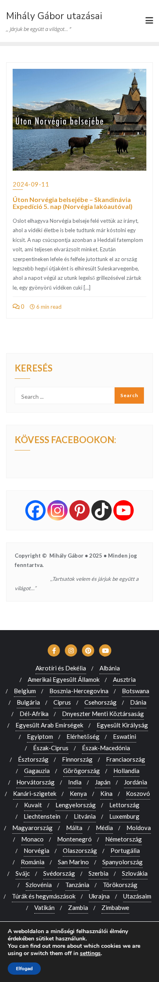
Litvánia (85, 816)
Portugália (125, 850)
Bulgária (28, 702)
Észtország (33, 759)
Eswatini (124, 736)
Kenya (78, 793)
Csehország (100, 702)
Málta (74, 827)
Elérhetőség (82, 736)
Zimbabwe (115, 907)
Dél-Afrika (34, 713)
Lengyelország (75, 804)
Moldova (138, 827)
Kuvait (33, 804)
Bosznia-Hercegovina (78, 690)
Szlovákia (135, 873)
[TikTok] (101, 510)
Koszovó (138, 793)
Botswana (135, 690)
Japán (102, 782)
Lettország (124, 804)
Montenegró (74, 839)
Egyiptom (40, 736)
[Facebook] (35, 510)
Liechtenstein (42, 816)
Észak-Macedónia (106, 747)
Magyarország (32, 827)
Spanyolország (122, 862)
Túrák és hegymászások (43, 896)
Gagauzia (37, 770)
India (75, 782)
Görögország (81, 770)
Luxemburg (124, 816)
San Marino (73, 862)
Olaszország (80, 850)
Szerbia (98, 873)
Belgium (25, 690)
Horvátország (35, 782)
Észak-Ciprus (50, 747)
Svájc (22, 873)
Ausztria (124, 679)
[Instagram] (57, 510)
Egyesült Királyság (122, 725)
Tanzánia (77, 884)
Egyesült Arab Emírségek (49, 725)
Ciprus (62, 702)
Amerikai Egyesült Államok (63, 679)
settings (90, 953)
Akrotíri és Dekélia (60, 668)
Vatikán (44, 907)
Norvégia (36, 850)
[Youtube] (123, 510)
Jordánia (135, 782)
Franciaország (125, 759)
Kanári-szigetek (34, 793)
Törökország (120, 884)
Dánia (138, 702)
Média (104, 827)
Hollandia (126, 770)
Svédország (59, 873)
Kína (106, 793)
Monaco (32, 839)
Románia (32, 862)
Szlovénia (39, 884)
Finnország (77, 759)
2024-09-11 (31, 184)
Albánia (109, 668)
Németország (123, 839)
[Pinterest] (79, 510)
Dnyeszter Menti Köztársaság (103, 713)
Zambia (78, 907)
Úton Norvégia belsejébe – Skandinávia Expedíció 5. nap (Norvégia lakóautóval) (72, 203)
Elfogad (24, 968)
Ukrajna (99, 896)
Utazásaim (137, 896)
